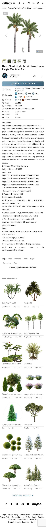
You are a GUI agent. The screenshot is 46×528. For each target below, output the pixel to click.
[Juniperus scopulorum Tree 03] (12, 452)
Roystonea (7, 263)
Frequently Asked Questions (18, 522)
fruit (10, 259)
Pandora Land (15, 75)
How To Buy (26, 517)
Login (18, 267)
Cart (33, 522)
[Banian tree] (34, 361)
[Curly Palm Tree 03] (12, 300)
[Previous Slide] (6, 35)
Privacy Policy (5, 517)
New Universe (23, 519)
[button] (42, 76)
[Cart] (38, 3)
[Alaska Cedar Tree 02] (34, 482)
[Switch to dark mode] (32, 3)
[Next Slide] (40, 35)
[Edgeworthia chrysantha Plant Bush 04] (12, 482)
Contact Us (16, 517)
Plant (25, 259)
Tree (15, 263)
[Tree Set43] (34, 422)
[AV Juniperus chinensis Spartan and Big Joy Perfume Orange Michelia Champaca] (12, 391)
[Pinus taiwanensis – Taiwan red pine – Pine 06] (12, 361)
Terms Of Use (25, 515)
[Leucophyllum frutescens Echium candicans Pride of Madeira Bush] (34, 391)
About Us (33, 519)
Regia (32, 259)
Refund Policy (13, 515)
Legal (4, 515)
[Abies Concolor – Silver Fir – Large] (12, 422)
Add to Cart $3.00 (25, 84)
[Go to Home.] (6, 2)
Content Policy (37, 515)
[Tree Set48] (34, 300)
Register (41, 517)
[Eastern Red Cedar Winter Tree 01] (34, 452)
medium (18, 259)
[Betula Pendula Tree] (34, 331)
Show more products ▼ (23, 495)
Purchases (12, 519)
